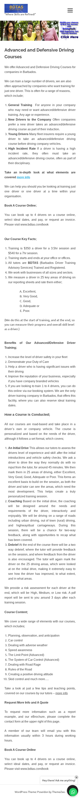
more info (23, 177)
